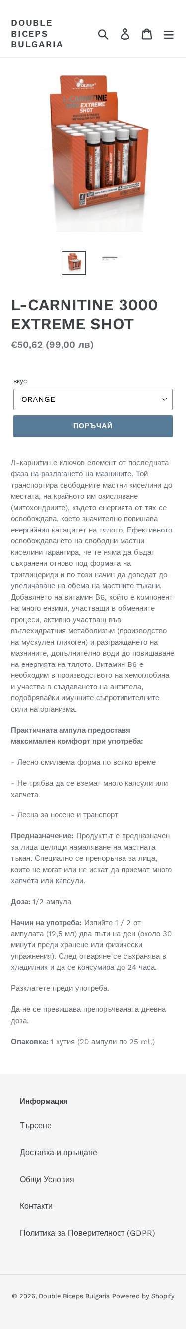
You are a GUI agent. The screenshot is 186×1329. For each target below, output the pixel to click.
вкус (20, 381)
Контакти (36, 1206)
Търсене (36, 1125)
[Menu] (169, 33)
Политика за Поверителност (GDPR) (87, 1233)
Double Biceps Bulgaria (37, 33)
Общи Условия (47, 1179)
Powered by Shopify (143, 1296)
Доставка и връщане (58, 1152)
